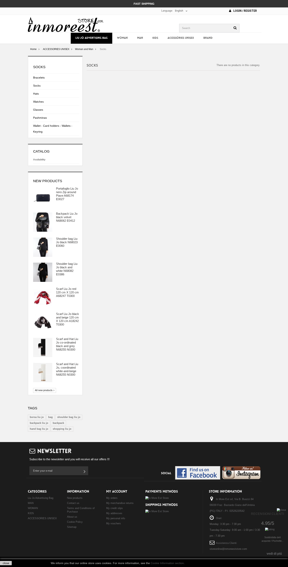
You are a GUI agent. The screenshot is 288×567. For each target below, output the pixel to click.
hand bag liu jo (39, 428)
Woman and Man (84, 49)
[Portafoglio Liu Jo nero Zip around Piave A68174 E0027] (42, 197)
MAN (140, 38)
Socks (37, 85)
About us (72, 516)
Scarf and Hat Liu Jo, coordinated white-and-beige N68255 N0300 (67, 369)
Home (33, 49)
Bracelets (39, 77)
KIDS (155, 38)
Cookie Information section (167, 563)
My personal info (115, 518)
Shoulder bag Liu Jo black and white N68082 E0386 (66, 269)
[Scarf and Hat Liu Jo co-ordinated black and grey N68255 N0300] (42, 347)
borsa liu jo (37, 417)
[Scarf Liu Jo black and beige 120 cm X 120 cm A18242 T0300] (42, 322)
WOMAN (122, 38)
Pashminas (40, 117)
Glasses (38, 109)
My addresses (114, 513)
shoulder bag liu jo (68, 417)
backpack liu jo (39, 422)
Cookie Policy (75, 521)
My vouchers (113, 523)
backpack (58, 422)
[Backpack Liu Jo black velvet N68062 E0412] (42, 222)
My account (116, 491)
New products (47, 181)
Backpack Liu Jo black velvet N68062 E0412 (66, 217)
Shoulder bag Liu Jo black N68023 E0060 (67, 242)
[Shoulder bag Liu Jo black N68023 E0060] (42, 247)
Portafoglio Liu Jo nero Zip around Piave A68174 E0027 (67, 194)
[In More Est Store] (65, 24)
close (6, 563)
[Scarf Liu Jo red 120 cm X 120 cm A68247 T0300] (42, 297)
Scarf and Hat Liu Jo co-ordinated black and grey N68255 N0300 (67, 344)
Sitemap (71, 526)
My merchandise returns (120, 503)
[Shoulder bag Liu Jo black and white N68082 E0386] (42, 272)
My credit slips (114, 508)
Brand (208, 38)
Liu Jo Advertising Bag (91, 38)
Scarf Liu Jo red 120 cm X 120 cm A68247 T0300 (67, 292)
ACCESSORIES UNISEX (181, 38)
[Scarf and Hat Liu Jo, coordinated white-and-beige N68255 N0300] (42, 372)
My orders (112, 497)
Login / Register (245, 10)
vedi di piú (274, 553)
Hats (36, 93)
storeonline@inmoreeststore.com (228, 548)
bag (50, 417)
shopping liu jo (62, 428)
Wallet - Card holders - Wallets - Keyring (52, 128)
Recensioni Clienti (267, 513)
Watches (38, 101)
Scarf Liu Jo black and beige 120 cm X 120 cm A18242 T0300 (67, 319)
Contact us (73, 503)
